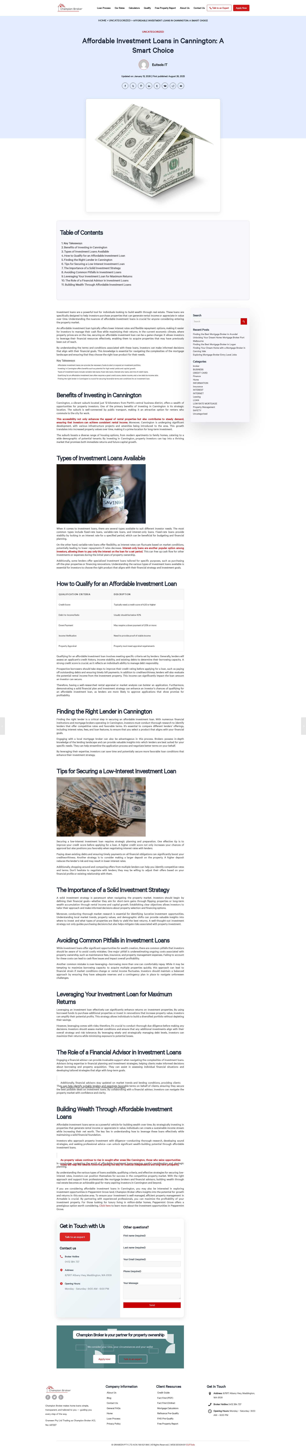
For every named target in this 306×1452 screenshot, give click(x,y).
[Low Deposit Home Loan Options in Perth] (2, 726)
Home (102, 20)
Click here (105, 1205)
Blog (109, 1397)
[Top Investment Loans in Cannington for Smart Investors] (303, 726)
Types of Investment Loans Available (86, 251)
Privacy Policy (113, 1423)
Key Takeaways (73, 243)
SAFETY (197, 410)
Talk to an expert (75, 1236)
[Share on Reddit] (173, 86)
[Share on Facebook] (125, 86)
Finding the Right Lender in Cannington (88, 260)
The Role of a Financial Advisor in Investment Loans (96, 280)
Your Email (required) (134, 1259)
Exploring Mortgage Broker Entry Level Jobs (215, 354)
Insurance (198, 386)
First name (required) (134, 1235)
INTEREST (198, 389)
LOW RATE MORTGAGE (205, 403)
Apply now (104, 1358)
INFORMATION (200, 382)
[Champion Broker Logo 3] (70, 8)
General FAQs (113, 1408)
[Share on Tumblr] (157, 86)
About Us (111, 1392)
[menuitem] (104, 8)
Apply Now (241, 7)
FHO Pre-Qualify (165, 1418)
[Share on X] (133, 86)
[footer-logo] (71, 1389)
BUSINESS (198, 369)
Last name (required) (134, 1247)
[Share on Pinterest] (141, 86)
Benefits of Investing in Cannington (85, 247)
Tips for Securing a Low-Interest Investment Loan (94, 264)
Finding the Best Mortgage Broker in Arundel (215, 334)
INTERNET (198, 393)
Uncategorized (120, 20)
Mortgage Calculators (167, 1408)
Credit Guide (163, 1392)
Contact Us (112, 1402)
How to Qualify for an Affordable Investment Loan (94, 255)
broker (196, 365)
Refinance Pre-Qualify (168, 1413)
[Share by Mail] (181, 86)
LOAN (196, 400)
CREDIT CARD (200, 372)
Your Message (130, 1283)
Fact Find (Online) (166, 1402)
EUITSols (190, 1444)
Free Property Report (167, 1423)
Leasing (197, 396)
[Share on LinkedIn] (149, 86)
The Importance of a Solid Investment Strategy (92, 268)
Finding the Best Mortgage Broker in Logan (214, 344)
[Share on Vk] (165, 86)
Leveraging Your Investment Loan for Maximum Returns (98, 276)
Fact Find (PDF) (165, 1397)
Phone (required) (132, 1271)
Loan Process (113, 1418)
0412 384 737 (234, 1404)
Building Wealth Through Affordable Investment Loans (98, 284)
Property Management (204, 406)
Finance (197, 376)
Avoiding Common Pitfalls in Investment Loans (92, 272)
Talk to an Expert (220, 7)
